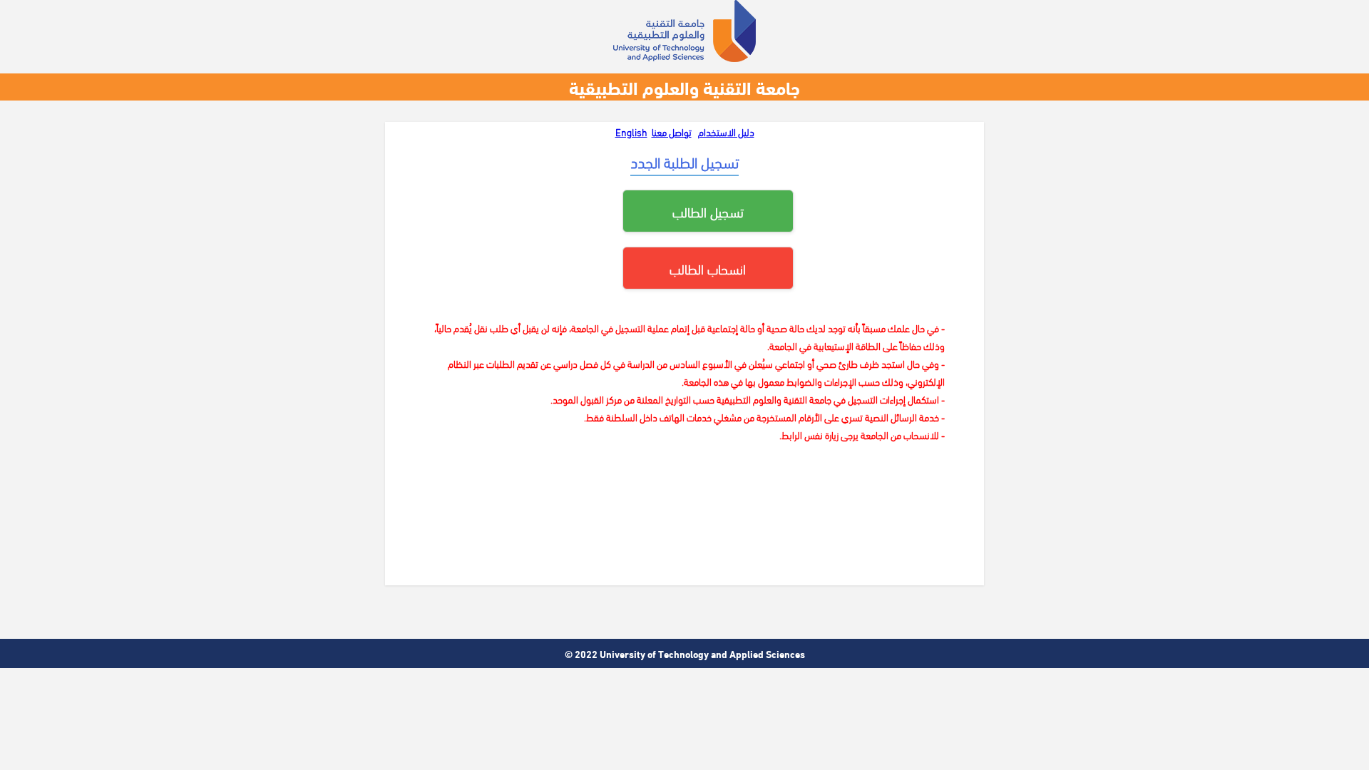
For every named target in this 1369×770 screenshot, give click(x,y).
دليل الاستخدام (726, 131)
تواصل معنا (672, 131)
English (631, 131)
